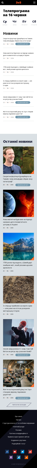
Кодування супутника (18, 440)
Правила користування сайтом (18, 437)
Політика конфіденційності (18, 433)
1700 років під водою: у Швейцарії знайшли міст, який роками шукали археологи (18, 68)
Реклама (18, 430)
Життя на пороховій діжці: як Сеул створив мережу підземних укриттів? (18, 113)
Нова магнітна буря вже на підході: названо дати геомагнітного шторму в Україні (18, 54)
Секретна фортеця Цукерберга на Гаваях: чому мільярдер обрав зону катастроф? (17, 40)
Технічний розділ (18, 427)
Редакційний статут (18, 444)
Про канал (18, 416)
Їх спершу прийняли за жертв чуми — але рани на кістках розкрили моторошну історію (17, 83)
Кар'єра (18, 420)
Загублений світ (22, 44)
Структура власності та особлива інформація (18, 423)
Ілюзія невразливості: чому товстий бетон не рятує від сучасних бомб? (18, 98)
